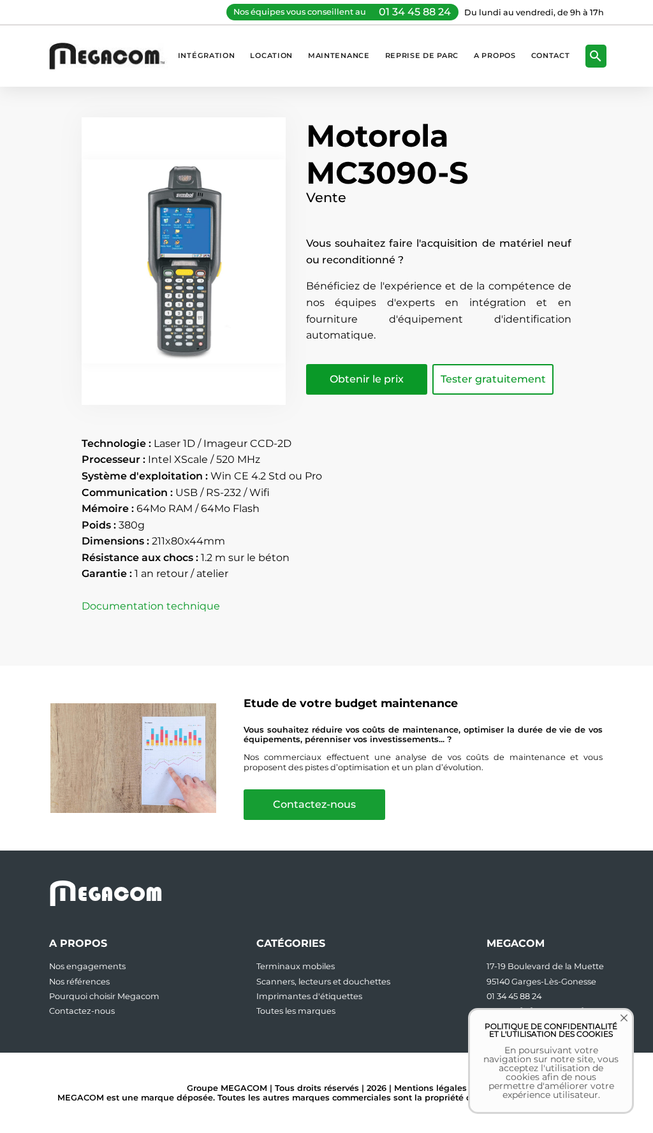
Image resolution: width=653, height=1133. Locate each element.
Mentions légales (430, 1088)
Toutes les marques (295, 1011)
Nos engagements (87, 966)
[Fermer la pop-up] (614, 1027)
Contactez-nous (314, 804)
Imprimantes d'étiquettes (309, 996)
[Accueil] (113, 56)
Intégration (206, 55)
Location (271, 55)
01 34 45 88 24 (415, 12)
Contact (550, 55)
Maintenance (339, 55)
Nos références (79, 981)
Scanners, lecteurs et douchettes (323, 981)
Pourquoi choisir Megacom (104, 996)
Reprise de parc (422, 55)
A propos (495, 55)
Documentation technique (151, 606)
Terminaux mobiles (295, 966)
